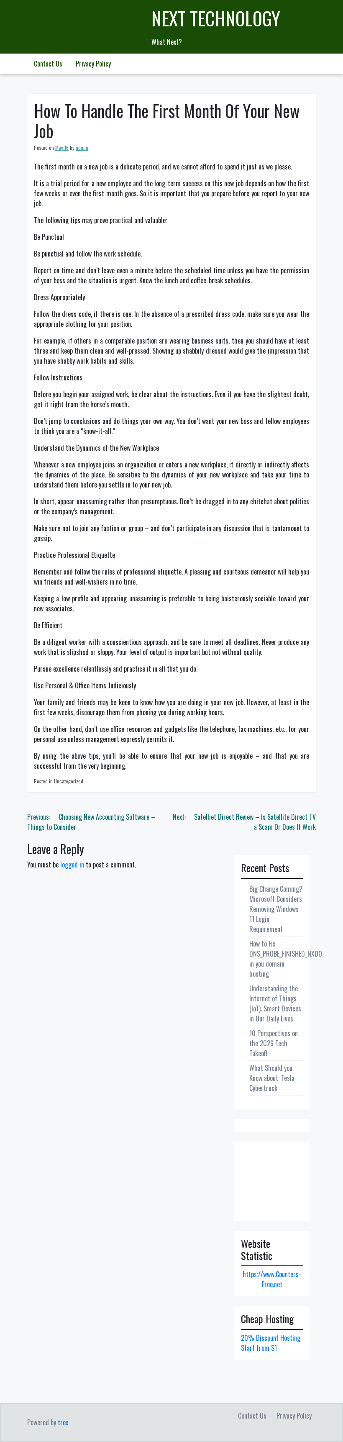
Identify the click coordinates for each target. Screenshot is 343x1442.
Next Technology (215, 18)
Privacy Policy (93, 64)
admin (82, 147)
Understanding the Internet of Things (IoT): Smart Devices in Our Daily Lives (275, 1003)
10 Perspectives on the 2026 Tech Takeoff (273, 1043)
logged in (72, 865)
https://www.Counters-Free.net (272, 1279)
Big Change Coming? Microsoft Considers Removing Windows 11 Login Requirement (275, 909)
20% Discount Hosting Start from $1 (270, 1343)
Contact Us (48, 64)
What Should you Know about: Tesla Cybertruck (271, 1078)
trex (63, 1422)
